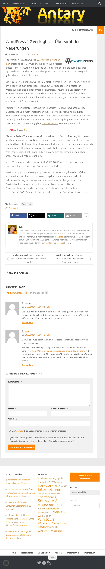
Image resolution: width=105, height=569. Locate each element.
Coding (41, 482)
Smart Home (56, 493)
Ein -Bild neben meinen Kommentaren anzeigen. (39, 430)
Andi (27, 331)
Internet (45, 489)
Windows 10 (35, 3)
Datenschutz (62, 3)
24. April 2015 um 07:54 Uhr (37, 306)
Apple (59, 478)
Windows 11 (44, 530)
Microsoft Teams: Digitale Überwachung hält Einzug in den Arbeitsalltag (18, 534)
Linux (57, 490)
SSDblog (59, 236)
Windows (46, 519)
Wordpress (26, 204)
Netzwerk (41, 494)
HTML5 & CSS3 (60, 486)
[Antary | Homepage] (44, 16)
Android (43, 478)
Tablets (41, 508)
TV (63, 512)
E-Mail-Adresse (59, 408)
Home (6, 3)
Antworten (27, 322)
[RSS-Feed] (49, 563)
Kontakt (48, 3)
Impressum (77, 3)
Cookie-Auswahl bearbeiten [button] (85, 477)
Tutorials (55, 512)
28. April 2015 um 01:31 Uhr (37, 334)
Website (12, 418)
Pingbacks (40, 292)
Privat (48, 493)
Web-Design (44, 515)
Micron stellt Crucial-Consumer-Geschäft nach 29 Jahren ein (18, 505)
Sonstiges (54, 505)
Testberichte (19, 3)
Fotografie (58, 482)
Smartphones (47, 497)
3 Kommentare (84, 29)
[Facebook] (44, 563)
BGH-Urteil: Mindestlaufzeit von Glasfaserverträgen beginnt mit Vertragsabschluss (20, 492)
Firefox (50, 482)
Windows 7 (45, 523)
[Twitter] (39, 563)
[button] (18, 215)
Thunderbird (43, 512)
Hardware (45, 485)
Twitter (48, 242)
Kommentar (15, 381)
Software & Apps (48, 502)
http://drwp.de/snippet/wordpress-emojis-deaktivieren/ (58, 350)
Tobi (36, 54)
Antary (52, 478)
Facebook (60, 242)
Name (12, 408)
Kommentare (18, 292)
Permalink (13, 207)
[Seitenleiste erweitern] (100, 30)
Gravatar (19, 430)
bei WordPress (50, 123)
